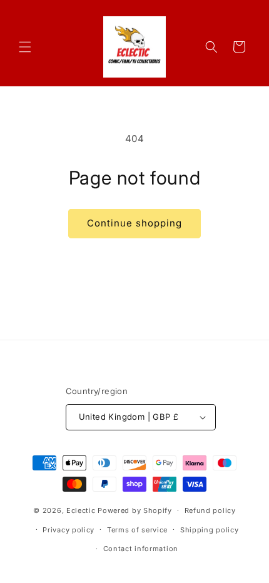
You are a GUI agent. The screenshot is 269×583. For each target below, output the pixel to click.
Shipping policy (209, 529)
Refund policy (210, 510)
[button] (25, 47)
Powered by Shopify (135, 510)
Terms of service (137, 529)
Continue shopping (134, 223)
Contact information (140, 548)
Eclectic (81, 510)
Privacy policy (68, 529)
